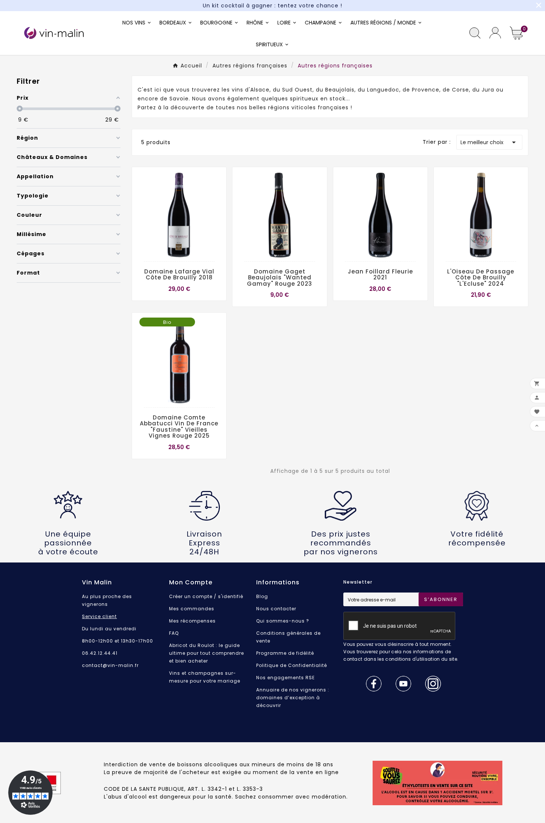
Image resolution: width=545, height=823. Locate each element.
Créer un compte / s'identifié (206, 596)
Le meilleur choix (489, 142)
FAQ (174, 633)
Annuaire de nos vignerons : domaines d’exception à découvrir (292, 697)
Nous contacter (276, 608)
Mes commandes (191, 608)
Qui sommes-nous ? (282, 621)
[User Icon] (495, 33)
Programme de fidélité (285, 653)
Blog (262, 596)
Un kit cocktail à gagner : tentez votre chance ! (272, 5)
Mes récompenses (192, 621)
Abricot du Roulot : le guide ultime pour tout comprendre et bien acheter (206, 653)
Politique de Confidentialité (291, 665)
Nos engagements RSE (285, 677)
